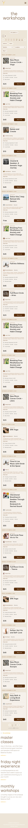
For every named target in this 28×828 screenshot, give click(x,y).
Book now (19, 83)
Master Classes (7, 739)
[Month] (5, 36)
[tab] (6, 39)
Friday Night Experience (10, 764)
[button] (25, 3)
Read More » (3, 755)
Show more (5, 73)
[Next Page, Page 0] (18, 725)
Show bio (14, 171)
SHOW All (5, 43)
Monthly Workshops (10, 788)
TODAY (10, 43)
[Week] (3, 36)
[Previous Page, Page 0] (9, 725)
